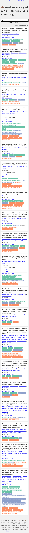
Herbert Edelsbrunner (12, 490)
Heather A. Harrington (11, 246)
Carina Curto (22, 394)
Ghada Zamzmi (15, 223)
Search (10, 22)
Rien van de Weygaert (7, 493)
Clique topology (13, 405)
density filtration (6, 193)
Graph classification (7, 84)
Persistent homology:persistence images (12, 362)
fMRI (21, 383)
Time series (21, 63)
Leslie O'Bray (6, 77)
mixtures (15, 42)
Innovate (21, 42)
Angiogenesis (6, 251)
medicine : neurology (13, 184)
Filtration (21, 86)
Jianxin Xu (5, 34)
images (4, 187)
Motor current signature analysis (10, 63)
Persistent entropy (18, 210)
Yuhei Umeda (13, 96)
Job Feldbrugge (6, 421)
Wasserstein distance (7, 213)
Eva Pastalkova (14, 394)
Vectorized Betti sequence (8, 69)
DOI (6, 37)
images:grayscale (6, 358)
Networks (9, 86)
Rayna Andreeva (18, 172)
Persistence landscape (8, 210)
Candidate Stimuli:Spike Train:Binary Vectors (12, 136)
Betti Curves (5, 137)
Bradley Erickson (6, 349)
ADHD (4, 383)
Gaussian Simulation (7, 524)
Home (2, 0)
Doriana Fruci (16, 466)
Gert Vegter (13, 417)
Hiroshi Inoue (22, 53)
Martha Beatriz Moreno (19, 443)
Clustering (12, 255)
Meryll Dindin (5, 96)
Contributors (24, 0)
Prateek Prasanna (20, 348)
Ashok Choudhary (10, 344)
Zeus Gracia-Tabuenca (8, 376)
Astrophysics (5, 426)
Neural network (13, 232)
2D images (11, 474)
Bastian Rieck (16, 77)
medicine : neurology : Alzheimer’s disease (12, 185)
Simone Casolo (6, 201)
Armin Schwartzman (11, 492)
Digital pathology (6, 473)
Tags (16, 0)
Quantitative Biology (7, 132)
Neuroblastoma (21, 473)
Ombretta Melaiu (21, 464)
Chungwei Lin (14, 53)
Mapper (19, 476)
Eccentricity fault (13, 60)
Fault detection (15, 61)
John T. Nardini (6, 244)
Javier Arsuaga (12, 323)
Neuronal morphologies (8, 125)
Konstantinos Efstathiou (19, 419)
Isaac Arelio (9, 377)
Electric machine (6, 61)
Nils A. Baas (13, 115)
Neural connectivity (16, 403)
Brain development (14, 450)
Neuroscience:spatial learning (9, 282)
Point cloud (16, 160)
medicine (5, 184)
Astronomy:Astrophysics (14, 499)
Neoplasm (5, 253)
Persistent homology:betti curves (10, 289)
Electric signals (21, 101)
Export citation (10, 37)
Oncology (5, 474)
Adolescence (5, 450)
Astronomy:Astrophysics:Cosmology (10, 500)
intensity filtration (15, 193)
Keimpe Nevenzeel (15, 415)
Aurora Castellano (7, 466)
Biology (4, 230)
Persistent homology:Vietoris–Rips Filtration (12, 139)
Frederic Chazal (21, 96)
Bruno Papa (13, 464)
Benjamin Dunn (16, 113)
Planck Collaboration (7, 506)
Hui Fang (16, 34)
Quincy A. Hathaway (15, 346)
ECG (15, 101)
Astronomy (5, 499)
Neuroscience (18, 125)
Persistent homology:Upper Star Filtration (11, 525)
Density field (12, 426)
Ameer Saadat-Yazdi (7, 172)
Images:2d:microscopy (19, 285)
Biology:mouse (11, 280)
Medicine (11, 101)
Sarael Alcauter (16, 377)
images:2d (16, 253)
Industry (21, 61)
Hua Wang (11, 34)
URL (3, 37)
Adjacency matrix (6, 403)
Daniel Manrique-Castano (9, 266)
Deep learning (6, 105)
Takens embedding (17, 211)
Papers (6, 0)
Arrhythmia (5, 101)
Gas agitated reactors (7, 39)
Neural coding (6, 402)
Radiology (5, 355)
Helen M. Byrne (21, 246)
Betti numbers (13, 44)
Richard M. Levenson (7, 342)
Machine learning (19, 65)
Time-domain (5, 162)
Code (7, 121)
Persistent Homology (7, 189)
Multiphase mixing (15, 41)
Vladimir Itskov (6, 396)
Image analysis (6, 41)
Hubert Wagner (21, 492)
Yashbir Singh (17, 342)
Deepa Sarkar (6, 346)
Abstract (6, 35)
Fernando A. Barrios (7, 445)
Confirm (4, 287)
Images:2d (10, 285)
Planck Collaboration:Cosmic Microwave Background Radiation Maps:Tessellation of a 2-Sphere (12, 513)
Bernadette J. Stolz (16, 244)
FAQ (19, 0)
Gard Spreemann (6, 113)
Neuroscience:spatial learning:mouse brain (12, 284)
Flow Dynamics (17, 206)
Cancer (11, 251)
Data (7, 179)
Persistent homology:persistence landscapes (12, 364)
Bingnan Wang (6, 53)
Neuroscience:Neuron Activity (9, 127)
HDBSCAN (5, 476)
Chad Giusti (5, 394)
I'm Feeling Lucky (16, 22)
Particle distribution (7, 428)
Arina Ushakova (17, 322)
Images (4, 285)
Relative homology (7, 527)
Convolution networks (14, 103)
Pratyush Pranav (21, 417)
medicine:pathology (7, 357)
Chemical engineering (7, 206)
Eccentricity (5, 60)
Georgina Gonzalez (7, 322)
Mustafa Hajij (6, 223)
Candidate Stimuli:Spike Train (9, 134)
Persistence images (20, 255)
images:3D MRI (11, 187)
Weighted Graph (6, 141)
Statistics (14, 527)
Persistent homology (18, 67)
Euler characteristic (14, 522)
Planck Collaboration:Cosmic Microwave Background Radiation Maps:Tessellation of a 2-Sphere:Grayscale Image (12, 519)
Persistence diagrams (7, 67)
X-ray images (16, 230)
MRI (24, 185)
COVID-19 (9, 230)
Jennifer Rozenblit (11, 348)
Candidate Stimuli (17, 132)
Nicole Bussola (6, 464)
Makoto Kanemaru (6, 54)
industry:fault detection (8, 160)
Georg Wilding (6, 415)
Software (11, 0)
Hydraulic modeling (18, 39)
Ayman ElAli (10, 268)
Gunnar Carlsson (20, 344)
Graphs (4, 86)
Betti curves (5, 44)
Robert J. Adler (16, 488)
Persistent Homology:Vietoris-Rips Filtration (12, 191)
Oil (22, 206)
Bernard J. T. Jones (7, 419)
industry (11, 158)
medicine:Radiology (18, 355)
